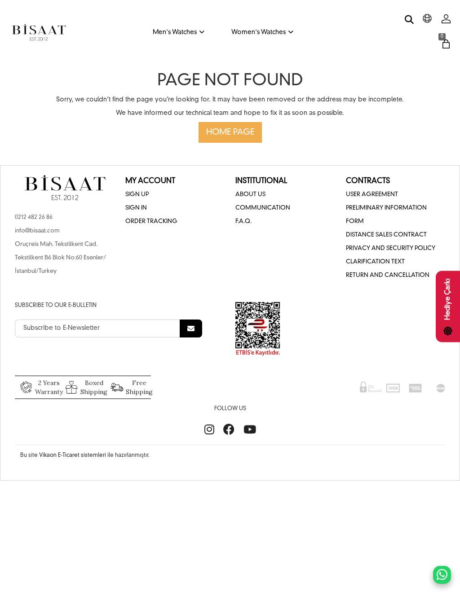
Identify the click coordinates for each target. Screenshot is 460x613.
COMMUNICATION (262, 208)
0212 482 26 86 (34, 217)
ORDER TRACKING (151, 221)
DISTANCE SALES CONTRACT (386, 235)
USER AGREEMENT (372, 194)
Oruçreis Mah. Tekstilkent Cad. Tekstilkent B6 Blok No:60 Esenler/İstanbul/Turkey (60, 257)
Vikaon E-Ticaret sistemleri (72, 455)
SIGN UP (137, 194)
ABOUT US (250, 194)
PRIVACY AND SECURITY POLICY (390, 248)
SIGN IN (136, 208)
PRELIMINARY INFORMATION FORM (386, 214)
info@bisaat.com (37, 231)
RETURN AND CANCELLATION (387, 275)
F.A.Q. (243, 221)
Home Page (230, 132)
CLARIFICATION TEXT (375, 262)
